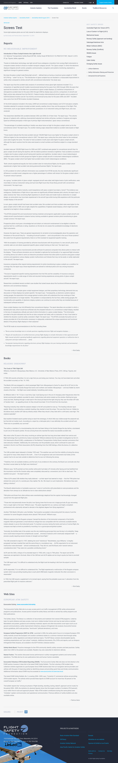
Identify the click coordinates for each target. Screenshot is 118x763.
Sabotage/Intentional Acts (95, 42)
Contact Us (66, 2)
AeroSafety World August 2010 (41, 18)
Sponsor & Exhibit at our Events (98, 743)
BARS (20, 2)
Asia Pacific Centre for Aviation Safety (72, 747)
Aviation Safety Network (68, 743)
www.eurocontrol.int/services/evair (51, 671)
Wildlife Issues (91, 53)
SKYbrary (26, 2)
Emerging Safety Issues (94, 64)
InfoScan (6, 22)
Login (90, 2)
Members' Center (78, 2)
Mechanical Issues (93, 35)
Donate (90, 735)
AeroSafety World (24, 18)
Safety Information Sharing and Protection (101, 72)
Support (105, 2)
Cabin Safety (91, 60)
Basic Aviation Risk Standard (69, 735)
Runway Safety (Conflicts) (95, 49)
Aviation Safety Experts (10, 18)
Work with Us (92, 751)
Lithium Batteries (93, 68)
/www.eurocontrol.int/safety (26, 604)
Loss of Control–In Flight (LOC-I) (97, 31)
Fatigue (89, 57)
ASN (31, 2)
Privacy (90, 753)
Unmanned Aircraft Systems (96, 76)
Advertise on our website (96, 739)
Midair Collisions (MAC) (94, 46)
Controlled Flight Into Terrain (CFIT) (98, 28)
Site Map (109, 751)
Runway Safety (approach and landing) (99, 39)
